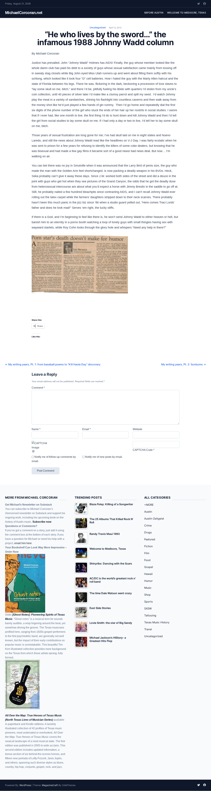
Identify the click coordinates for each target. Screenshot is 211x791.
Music (147, 587)
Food (147, 560)
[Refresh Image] (55, 451)
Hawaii (148, 574)
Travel (148, 629)
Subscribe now (41, 521)
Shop (147, 594)
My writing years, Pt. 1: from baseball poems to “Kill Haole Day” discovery (52, 364)
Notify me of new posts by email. (104, 456)
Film (146, 553)
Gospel (148, 567)
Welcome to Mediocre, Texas (186, 12)
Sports (148, 601)
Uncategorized (98, 27)
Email (86, 429)
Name (36, 429)
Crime (148, 525)
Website (137, 429)
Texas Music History (156, 622)
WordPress (25, 785)
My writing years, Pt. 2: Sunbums (183, 364)
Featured (149, 539)
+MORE (149, 504)
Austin (148, 511)
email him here (23, 543)
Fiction (148, 546)
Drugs (148, 532)
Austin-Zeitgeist (154, 518)
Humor (148, 580)
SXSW (148, 608)
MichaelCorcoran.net (23, 12)
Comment (38, 387)
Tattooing (150, 615)
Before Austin (153, 12)
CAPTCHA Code (143, 450)
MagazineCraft (50, 785)
